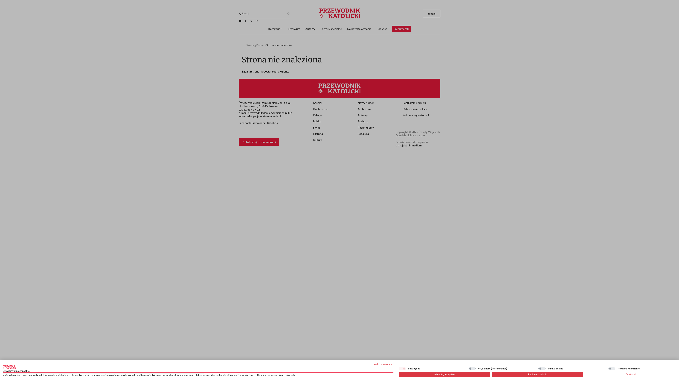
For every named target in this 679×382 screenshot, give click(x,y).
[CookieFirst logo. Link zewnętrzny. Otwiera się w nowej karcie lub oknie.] (9, 367)
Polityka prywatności (383, 364)
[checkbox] (402, 368)
